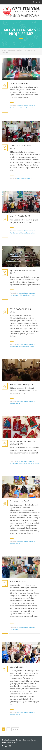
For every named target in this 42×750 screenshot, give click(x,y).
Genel (22, 463)
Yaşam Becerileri (18, 581)
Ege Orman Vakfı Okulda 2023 (22, 271)
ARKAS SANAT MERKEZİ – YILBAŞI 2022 (22, 442)
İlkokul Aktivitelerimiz (27, 108)
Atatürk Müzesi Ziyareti (22, 384)
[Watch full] (21, 69)
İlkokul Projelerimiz (27, 347)
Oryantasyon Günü (19, 501)
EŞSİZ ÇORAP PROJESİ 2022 (21, 310)
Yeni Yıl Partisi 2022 (20, 216)
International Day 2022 (22, 83)
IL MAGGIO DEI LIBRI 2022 (20, 147)
